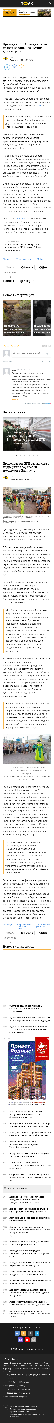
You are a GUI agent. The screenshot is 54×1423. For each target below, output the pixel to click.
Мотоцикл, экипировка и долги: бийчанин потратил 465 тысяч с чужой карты (29, 1314)
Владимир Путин (24, 259)
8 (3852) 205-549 (13, 1393)
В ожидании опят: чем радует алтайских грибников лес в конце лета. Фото (30, 1253)
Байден (7, 259)
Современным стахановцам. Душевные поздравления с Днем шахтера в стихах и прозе (30, 1177)
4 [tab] (29, 455)
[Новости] (27, 267)
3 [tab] (24, 455)
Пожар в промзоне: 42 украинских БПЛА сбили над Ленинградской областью (30, 1134)
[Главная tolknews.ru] (27, 3)
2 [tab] (20, 455)
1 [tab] (16, 455)
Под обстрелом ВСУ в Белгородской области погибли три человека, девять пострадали (29, 1292)
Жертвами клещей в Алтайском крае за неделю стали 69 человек (30, 1282)
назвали (21, 218)
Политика (14, 60)
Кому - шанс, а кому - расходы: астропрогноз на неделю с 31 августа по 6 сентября (30, 1165)
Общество (14, 479)
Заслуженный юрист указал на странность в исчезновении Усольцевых (25, 1008)
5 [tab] (33, 455)
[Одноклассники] (21, 67)
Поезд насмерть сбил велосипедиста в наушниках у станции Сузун (29, 1264)
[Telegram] (7, 67)
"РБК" (39, 105)
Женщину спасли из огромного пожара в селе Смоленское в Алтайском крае (29, 1125)
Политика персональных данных (23, 1407)
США (40, 259)
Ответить (15, 399)
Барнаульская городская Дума (24, 927)
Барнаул (7, 925)
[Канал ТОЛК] (43, 267)
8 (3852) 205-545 (13, 1389)
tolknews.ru (15, 1359)
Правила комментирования (21, 1412)
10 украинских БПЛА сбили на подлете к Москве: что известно (29, 1155)
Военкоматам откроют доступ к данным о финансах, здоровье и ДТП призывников (25, 437)
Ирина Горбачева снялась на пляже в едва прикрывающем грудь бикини (28, 1210)
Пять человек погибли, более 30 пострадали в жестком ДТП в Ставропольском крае (25, 1114)
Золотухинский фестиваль (44, 926)
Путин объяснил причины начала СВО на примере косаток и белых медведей (29, 1019)
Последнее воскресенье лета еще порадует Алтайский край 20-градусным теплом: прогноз (26, 1199)
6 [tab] (37, 455)
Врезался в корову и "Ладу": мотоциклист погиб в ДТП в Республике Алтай (24, 1144)
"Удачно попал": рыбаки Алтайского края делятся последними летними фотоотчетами (28, 1029)
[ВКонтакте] (14, 67)
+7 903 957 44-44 (14, 1382)
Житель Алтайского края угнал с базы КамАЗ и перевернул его (29, 1243)
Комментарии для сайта (38, 403)
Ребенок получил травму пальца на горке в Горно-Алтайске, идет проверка (29, 1303)
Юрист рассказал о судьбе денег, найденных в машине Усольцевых (27, 1273)
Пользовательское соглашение (23, 1409)
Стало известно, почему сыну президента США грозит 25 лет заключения (23, 247)
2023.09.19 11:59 (23, 370)
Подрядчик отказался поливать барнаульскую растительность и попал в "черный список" (29, 1230)
